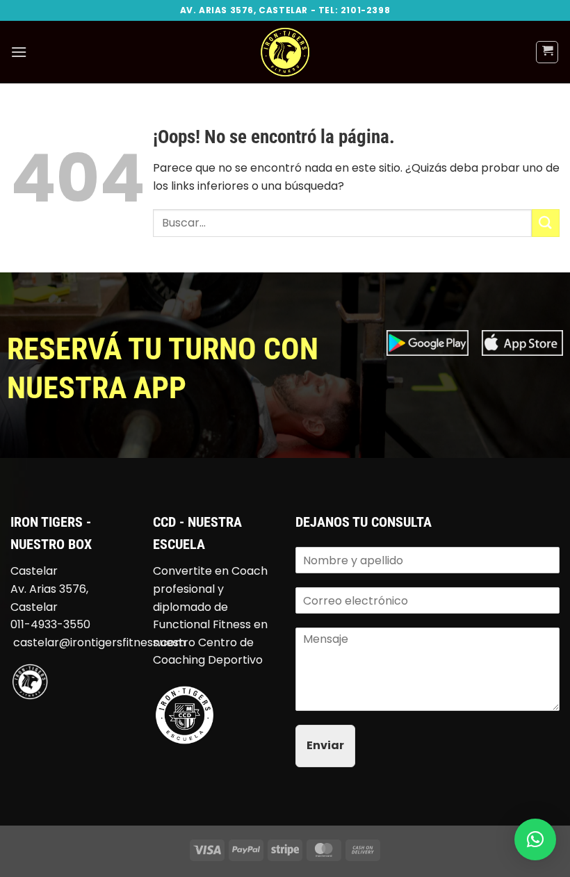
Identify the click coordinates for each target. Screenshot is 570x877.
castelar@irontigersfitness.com (99, 642)
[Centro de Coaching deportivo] (184, 714)
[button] (18, 52)
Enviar (325, 745)
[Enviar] (546, 222)
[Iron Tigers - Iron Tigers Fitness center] (285, 52)
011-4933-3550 (50, 624)
